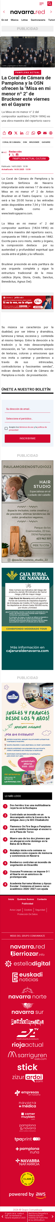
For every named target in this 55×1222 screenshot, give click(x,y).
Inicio (11, 899)
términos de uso (26, 427)
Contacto (42, 899)
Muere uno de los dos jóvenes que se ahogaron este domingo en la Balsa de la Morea (27, 841)
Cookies (28, 910)
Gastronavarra (38, 20)
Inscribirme (28, 438)
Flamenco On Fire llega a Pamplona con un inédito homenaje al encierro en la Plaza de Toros (28, 829)
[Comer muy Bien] (27, 1115)
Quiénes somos (25, 899)
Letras (24, 20)
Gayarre (46, 142)
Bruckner (34, 142)
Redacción (15, 151)
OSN (25, 142)
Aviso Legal (15, 910)
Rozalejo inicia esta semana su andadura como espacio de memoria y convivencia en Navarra (28, 853)
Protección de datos (27, 914)
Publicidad (27, 903)
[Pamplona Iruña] (27, 1150)
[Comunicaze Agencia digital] (27, 923)
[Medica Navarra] (27, 1104)
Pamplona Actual (27, 72)
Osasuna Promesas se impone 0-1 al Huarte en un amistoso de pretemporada (27, 874)
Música (14, 20)
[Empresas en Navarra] (27, 1092)
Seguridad (40, 910)
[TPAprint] (27, 1138)
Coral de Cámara (11, 142)
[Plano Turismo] (27, 1127)
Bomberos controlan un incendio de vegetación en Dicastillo (28, 863)
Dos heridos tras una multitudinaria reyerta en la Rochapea (28, 806)
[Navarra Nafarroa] (27, 1161)
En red (5, 20)
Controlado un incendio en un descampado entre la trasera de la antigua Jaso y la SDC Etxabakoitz (27, 817)
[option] (27, 11)
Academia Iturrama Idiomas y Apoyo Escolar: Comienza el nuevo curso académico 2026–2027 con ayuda (28, 886)
